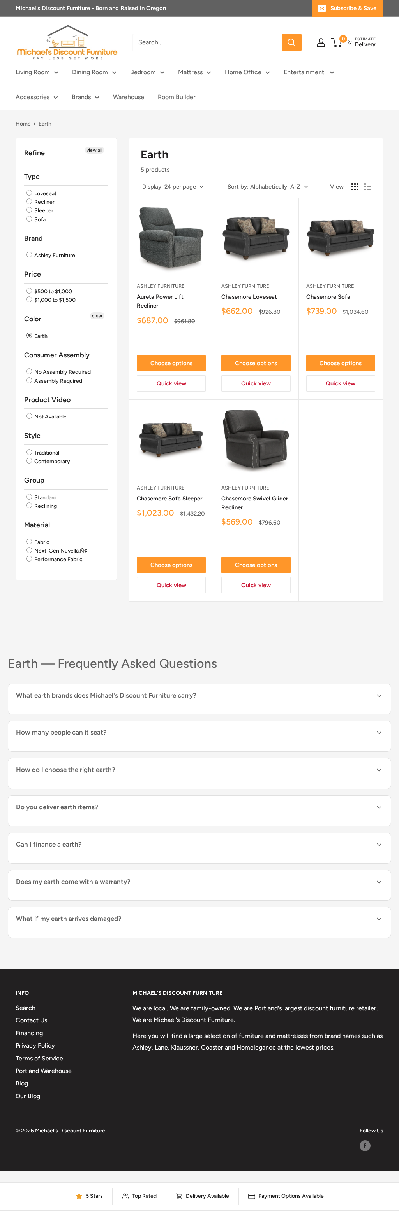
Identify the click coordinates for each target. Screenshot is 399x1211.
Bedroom (143, 72)
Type (32, 176)
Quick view (171, 383)
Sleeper (43, 211)
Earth (40, 336)
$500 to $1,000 (52, 291)
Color (32, 319)
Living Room (33, 72)
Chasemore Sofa (328, 296)
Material (37, 525)
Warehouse (128, 97)
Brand (33, 238)
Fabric (41, 542)
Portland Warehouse (44, 1070)
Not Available (50, 416)
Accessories (32, 97)
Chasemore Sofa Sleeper (169, 498)
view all (94, 150)
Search (25, 1008)
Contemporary (51, 461)
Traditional (46, 453)
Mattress (190, 72)
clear (97, 315)
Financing (29, 1033)
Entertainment (305, 72)
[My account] (321, 42)
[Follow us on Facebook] (365, 1145)
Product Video (47, 400)
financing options (79, 862)
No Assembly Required (62, 372)
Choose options (171, 363)
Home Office (243, 72)
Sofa (39, 219)
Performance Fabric (58, 559)
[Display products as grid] (354, 186)
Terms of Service (39, 1058)
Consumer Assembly (57, 355)
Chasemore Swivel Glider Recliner (254, 503)
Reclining (45, 506)
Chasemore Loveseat (249, 296)
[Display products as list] (367, 186)
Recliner (44, 202)
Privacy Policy (35, 1045)
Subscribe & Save (353, 8)
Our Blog (28, 1096)
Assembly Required (57, 381)
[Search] (292, 42)
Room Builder (177, 97)
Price (32, 274)
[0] (337, 42)
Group (34, 480)
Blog (22, 1083)
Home (23, 124)
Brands (81, 97)
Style (32, 435)
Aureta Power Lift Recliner (160, 301)
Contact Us (31, 1020)
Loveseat (44, 193)
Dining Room (90, 72)
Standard (44, 497)
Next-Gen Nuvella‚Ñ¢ (60, 551)
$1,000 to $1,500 (54, 300)
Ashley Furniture (54, 255)
